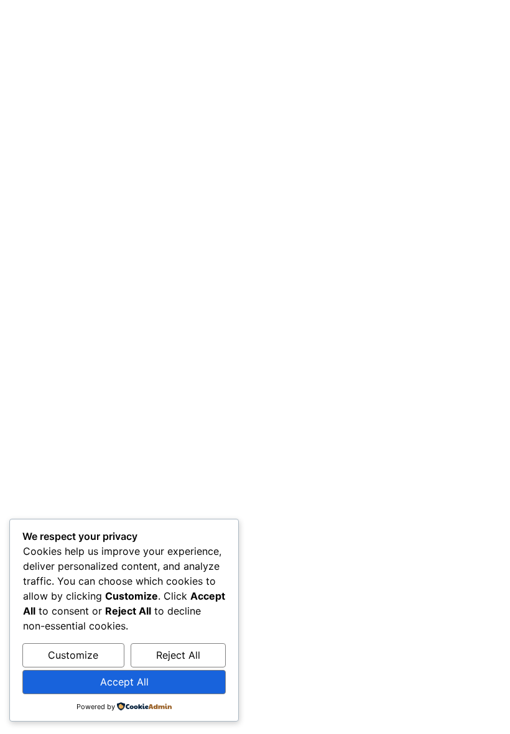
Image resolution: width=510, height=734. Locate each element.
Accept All (124, 682)
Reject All (178, 655)
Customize (73, 655)
